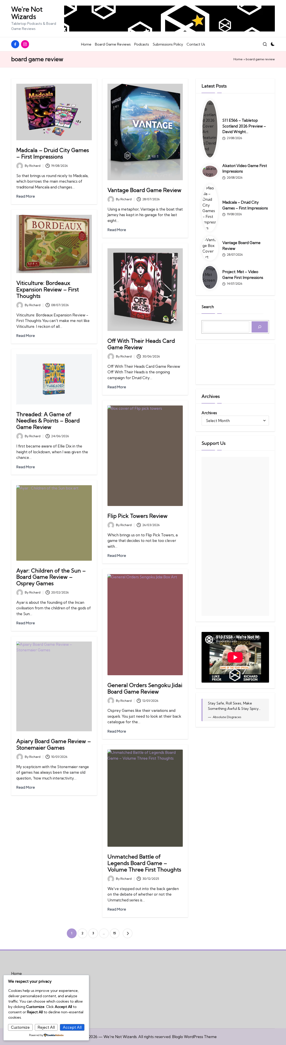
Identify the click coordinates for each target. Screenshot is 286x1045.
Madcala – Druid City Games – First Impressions (52, 153)
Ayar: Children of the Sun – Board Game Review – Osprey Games (51, 577)
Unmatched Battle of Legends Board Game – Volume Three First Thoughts (144, 863)
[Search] (260, 327)
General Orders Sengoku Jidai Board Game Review (144, 688)
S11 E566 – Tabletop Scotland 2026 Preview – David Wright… (244, 126)
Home (238, 59)
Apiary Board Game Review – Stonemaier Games (53, 744)
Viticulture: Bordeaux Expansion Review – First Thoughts (47, 289)
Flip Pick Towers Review (137, 515)
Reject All (46, 1027)
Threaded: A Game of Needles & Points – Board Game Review (48, 421)
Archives (209, 412)
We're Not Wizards (26, 13)
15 (114, 933)
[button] (127, 933)
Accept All (72, 1027)
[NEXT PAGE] (127, 933)
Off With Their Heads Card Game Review (141, 344)
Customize (20, 1027)
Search (208, 306)
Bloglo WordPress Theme (194, 1036)
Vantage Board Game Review (144, 190)
